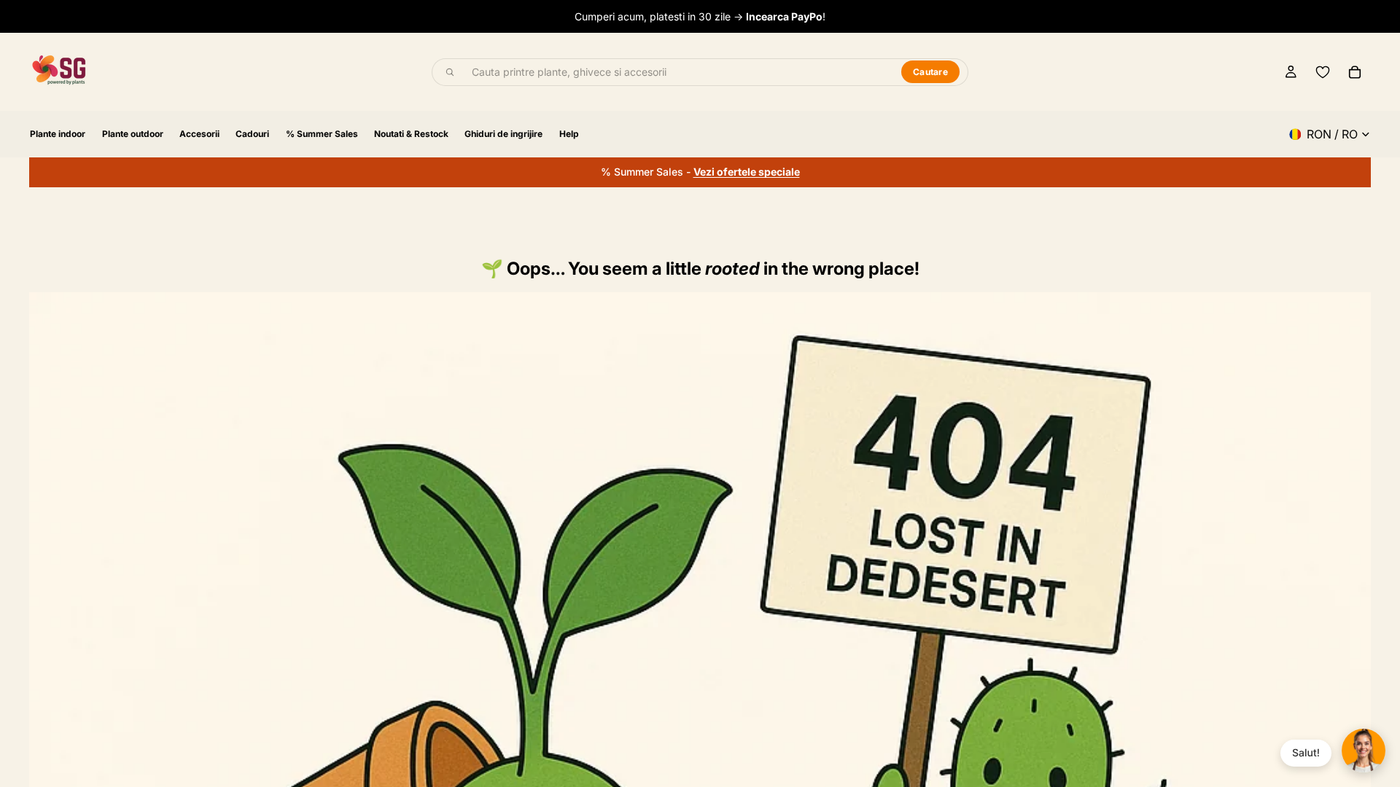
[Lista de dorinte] (1323, 72)
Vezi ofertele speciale (746, 171)
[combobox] (678, 72)
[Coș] (1355, 72)
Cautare (930, 71)
